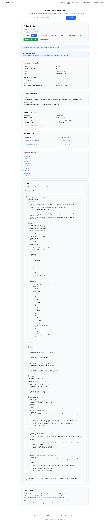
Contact (73, 516)
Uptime (78, 2)
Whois (27, 35)
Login (102, 2)
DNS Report (51, 516)
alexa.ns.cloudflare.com (32, 144)
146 (25, 73)
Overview (37, 516)
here (57, 47)
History (80, 35)
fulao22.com (27, 166)
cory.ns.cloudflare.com (32, 141)
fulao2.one (27, 156)
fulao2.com (27, 163)
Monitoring (95, 2)
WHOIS (63, 2)
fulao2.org (27, 173)
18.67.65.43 (34, 32)
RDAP (68, 2)
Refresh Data (44, 39)
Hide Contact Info (31, 39)
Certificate (53, 35)
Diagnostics (71, 35)
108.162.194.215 (66, 144)
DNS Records (43, 35)
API (58, 516)
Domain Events (86, 2)
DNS (73, 2)
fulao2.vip (26, 170)
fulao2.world (27, 158)
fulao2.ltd (26, 168)
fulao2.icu (26, 161)
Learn (43, 516)
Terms (67, 516)
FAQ (62, 516)
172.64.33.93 (66, 141)
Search (71, 18)
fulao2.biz (26, 175)
